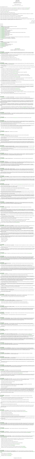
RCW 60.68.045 (9, 453)
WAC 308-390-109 (2, 153)
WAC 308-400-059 (2, 32)
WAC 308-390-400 (2, 343)
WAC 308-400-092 (2, 35)
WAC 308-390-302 (2, 225)
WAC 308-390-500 (2, 365)
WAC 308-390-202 (23, 446)
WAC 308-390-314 (2, 329)
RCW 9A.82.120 (9, 454)
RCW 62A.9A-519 (15, 73)
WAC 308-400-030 (2, 29)
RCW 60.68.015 (9, 455)
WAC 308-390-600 (2, 428)
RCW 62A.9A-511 (18, 88)
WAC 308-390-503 (2, 395)
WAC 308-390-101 (2, 63)
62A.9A (7, 11)
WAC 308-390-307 (2, 273)
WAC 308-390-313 (24, 107)
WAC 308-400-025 (2, 28)
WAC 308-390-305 (2, 256)
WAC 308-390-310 (2, 306)
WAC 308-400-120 (2, 38)
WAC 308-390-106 (2, 131)
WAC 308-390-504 (2, 410)
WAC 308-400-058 (2, 31)
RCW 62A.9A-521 (15, 117)
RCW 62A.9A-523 (25, 411)
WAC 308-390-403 (7, 259)
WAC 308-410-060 (2, 45)
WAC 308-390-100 (2, 52)
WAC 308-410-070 (2, 46)
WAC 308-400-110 (2, 37)
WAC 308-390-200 (2, 158)
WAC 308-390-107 (30, 334)
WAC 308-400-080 (2, 34)
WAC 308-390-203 (2, 176)
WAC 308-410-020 (2, 43)
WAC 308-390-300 (2, 202)
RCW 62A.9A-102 (17, 76)
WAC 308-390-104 (2, 117)
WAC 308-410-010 (2, 42)
